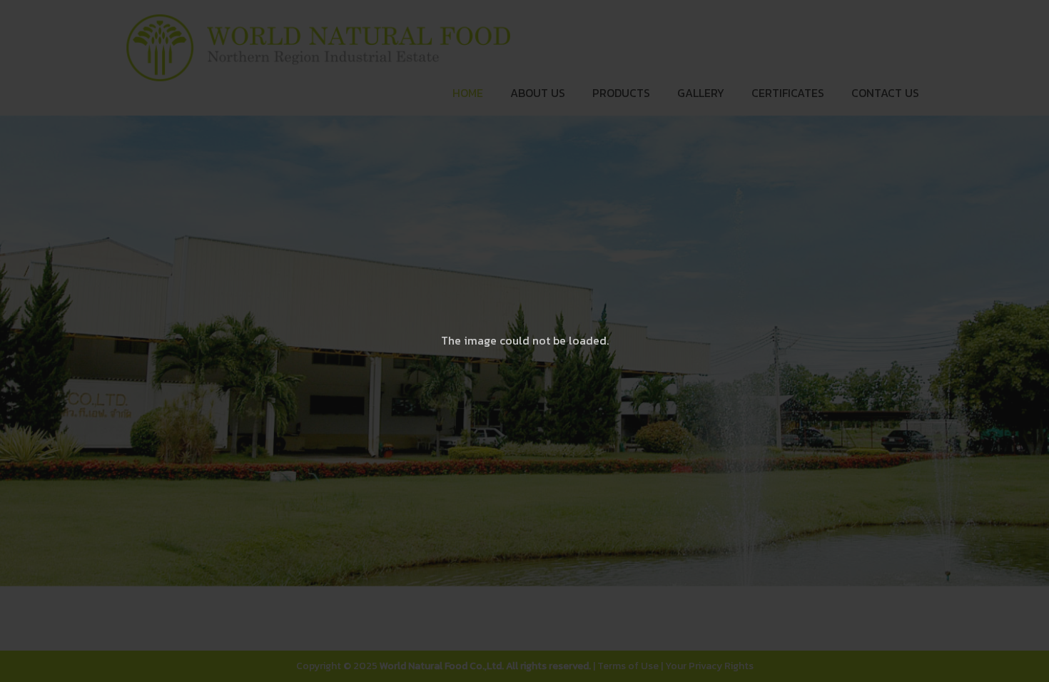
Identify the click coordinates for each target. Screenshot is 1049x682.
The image (469, 340)
